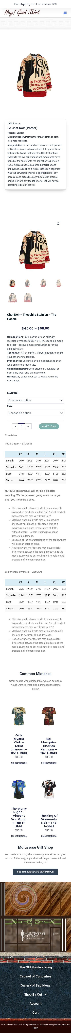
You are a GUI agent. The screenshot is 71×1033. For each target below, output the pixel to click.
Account (36, 1003)
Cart (35, 1012)
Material (13, 393)
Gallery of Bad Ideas (35, 985)
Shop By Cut (33, 994)
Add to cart (49, 426)
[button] (65, 12)
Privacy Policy (46, 1025)
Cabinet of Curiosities (35, 976)
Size (9, 405)
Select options (19, 762)
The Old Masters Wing (35, 967)
